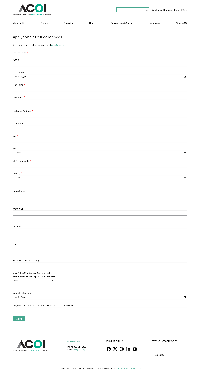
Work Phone (19, 208)
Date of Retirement (22, 293)
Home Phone (19, 191)
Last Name (18, 97)
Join (154, 10)
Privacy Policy (123, 368)
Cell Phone (18, 226)
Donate (177, 10)
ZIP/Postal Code (21, 161)
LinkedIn (128, 349)
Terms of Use (136, 368)
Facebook (108, 349)
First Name (18, 85)
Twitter (115, 349)
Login (160, 10)
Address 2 (18, 123)
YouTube (135, 349)
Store (184, 10)
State (15, 148)
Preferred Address (22, 111)
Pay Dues (168, 10)
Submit (19, 318)
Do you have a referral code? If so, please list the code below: (43, 305)
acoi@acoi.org (79, 349)
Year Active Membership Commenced (31, 273)
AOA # (16, 60)
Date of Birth (19, 72)
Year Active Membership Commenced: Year (34, 276)
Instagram (122, 349)
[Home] (32, 10)
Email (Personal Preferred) (26, 260)
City (15, 136)
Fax (14, 244)
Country (17, 173)
